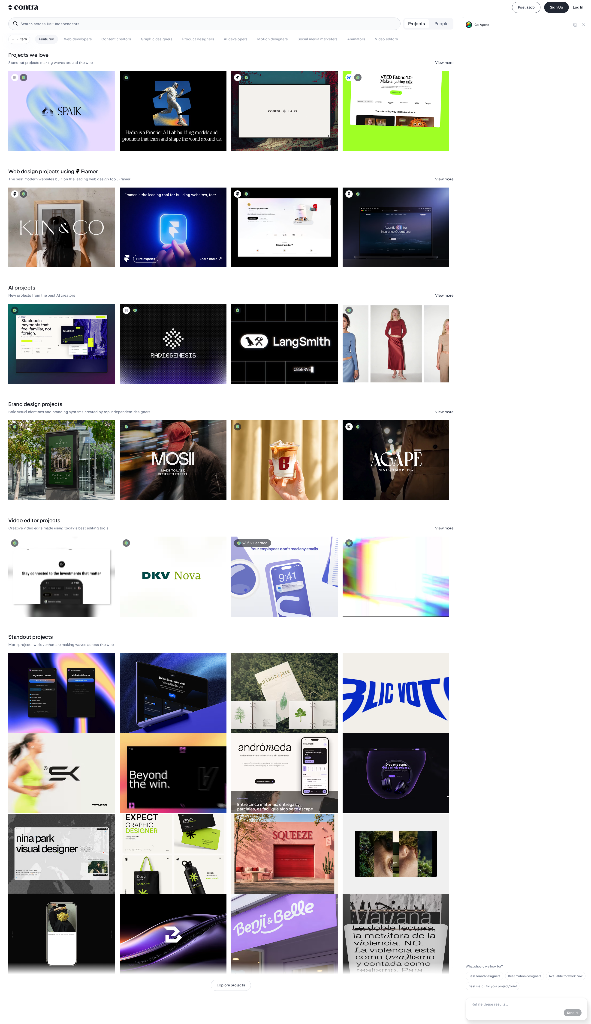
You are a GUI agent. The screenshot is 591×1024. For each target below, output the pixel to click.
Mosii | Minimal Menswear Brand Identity (153, 488)
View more (444, 63)
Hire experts (145, 259)
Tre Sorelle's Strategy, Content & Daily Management (49, 962)
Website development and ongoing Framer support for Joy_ (277, 256)
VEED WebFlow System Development (373, 139)
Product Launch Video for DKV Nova (149, 605)
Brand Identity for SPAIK (29, 139)
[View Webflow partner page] (349, 77)
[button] (61, 111)
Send (571, 1013)
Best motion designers (524, 976)
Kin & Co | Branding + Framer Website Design (44, 256)
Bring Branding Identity (140, 962)
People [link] (441, 23)
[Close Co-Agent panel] (583, 24)
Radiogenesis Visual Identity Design (150, 372)
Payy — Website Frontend (30, 372)
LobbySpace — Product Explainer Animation (267, 605)
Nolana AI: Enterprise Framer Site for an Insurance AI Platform (390, 256)
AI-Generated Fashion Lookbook (369, 372)
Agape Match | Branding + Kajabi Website (376, 488)
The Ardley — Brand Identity (32, 488)
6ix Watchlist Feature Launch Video (37, 605)
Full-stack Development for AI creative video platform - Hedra (168, 139)
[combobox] (204, 24)
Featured (46, 39)
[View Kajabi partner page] (349, 426)
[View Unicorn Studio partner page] (14, 77)
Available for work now (566, 976)
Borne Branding (245, 488)
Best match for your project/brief (492, 986)
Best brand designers (484, 976)
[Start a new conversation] (575, 24)
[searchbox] (208, 24)
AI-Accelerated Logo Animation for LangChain (268, 372)
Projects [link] (416, 23)
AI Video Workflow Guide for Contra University (379, 605)
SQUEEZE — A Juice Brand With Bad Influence (268, 882)
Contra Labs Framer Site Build (256, 139)
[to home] (23, 7)
